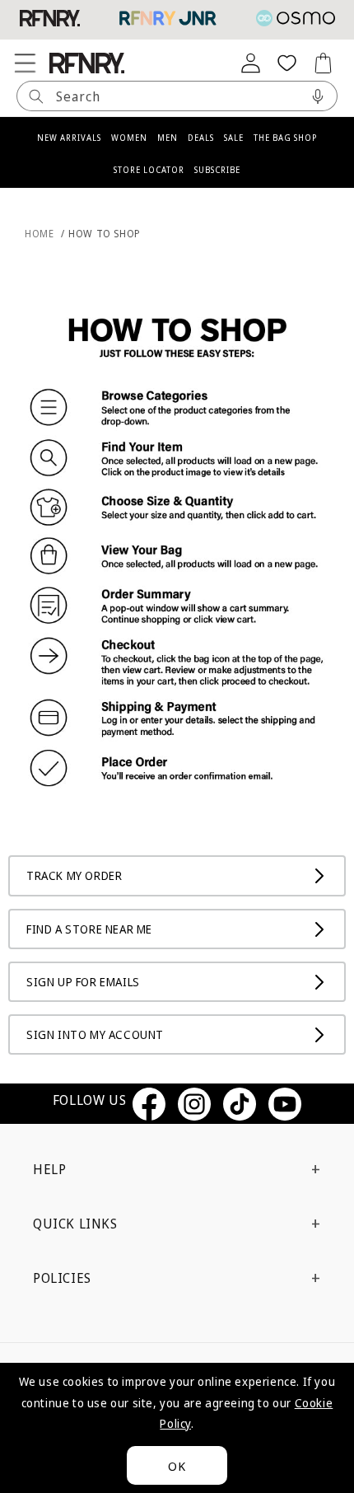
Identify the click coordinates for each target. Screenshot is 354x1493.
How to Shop (104, 234)
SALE (234, 137)
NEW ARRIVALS (69, 137)
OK (177, 1466)
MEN (167, 137)
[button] (25, 62)
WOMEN (129, 137)
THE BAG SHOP (285, 137)
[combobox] (177, 96)
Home (39, 234)
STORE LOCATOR (149, 170)
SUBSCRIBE (217, 170)
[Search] (36, 96)
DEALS (201, 137)
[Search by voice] (318, 96)
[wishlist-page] (286, 62)
